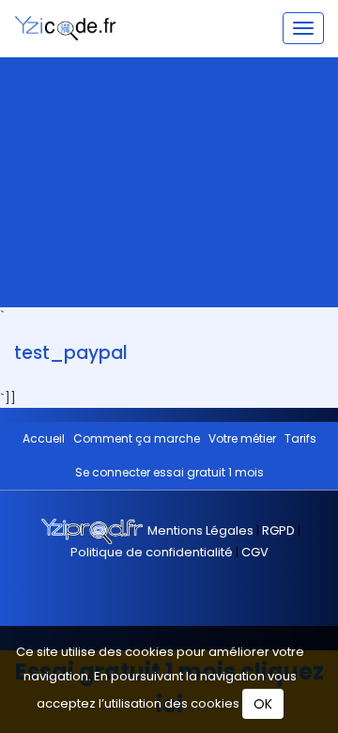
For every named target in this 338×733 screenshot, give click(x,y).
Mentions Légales (201, 530)
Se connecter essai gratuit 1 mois (169, 472)
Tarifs (300, 438)
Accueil (44, 438)
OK (263, 703)
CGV (255, 552)
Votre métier (242, 438)
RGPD (278, 530)
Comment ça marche (136, 438)
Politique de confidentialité (153, 552)
